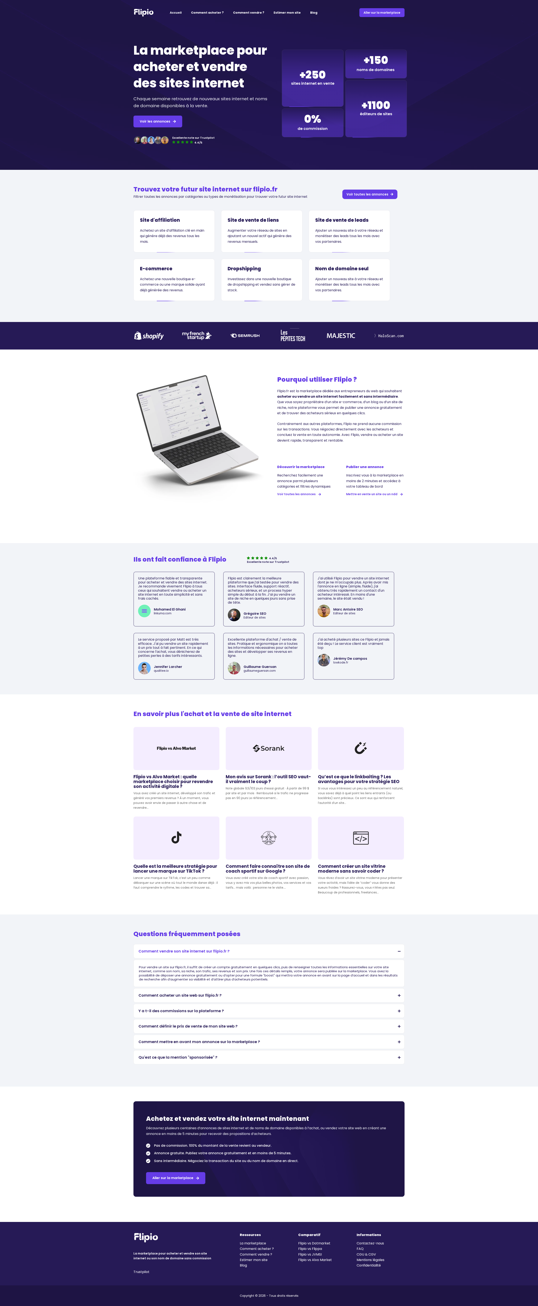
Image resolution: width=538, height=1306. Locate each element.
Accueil (176, 13)
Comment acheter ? (207, 13)
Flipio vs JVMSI (310, 1254)
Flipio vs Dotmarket (314, 1243)
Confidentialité (369, 1265)
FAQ (360, 1248)
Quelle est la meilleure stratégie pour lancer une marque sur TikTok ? (175, 868)
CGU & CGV (366, 1254)
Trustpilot (141, 1271)
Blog (313, 13)
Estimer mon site (287, 13)
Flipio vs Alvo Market (315, 1259)
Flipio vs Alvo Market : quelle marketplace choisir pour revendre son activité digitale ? (173, 781)
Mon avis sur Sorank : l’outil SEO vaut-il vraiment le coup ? (268, 779)
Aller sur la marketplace (382, 13)
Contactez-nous (370, 1243)
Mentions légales (370, 1259)
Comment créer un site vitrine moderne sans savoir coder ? (351, 868)
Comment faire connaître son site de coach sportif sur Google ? (268, 868)
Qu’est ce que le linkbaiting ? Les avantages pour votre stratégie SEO (359, 779)
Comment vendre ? (248, 13)
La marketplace (253, 1243)
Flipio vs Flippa (310, 1248)
